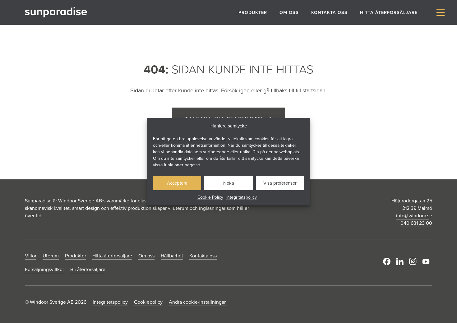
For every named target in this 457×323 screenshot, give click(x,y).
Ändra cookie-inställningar (197, 301)
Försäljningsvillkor (44, 269)
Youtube (427, 261)
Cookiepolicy (148, 301)
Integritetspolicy (241, 197)
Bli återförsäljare (87, 269)
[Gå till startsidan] (56, 12)
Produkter (252, 12)
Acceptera (177, 183)
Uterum (51, 255)
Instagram (414, 261)
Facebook (388, 261)
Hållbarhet (172, 255)
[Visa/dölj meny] (440, 12)
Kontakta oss (329, 12)
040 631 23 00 (416, 222)
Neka (228, 183)
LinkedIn (401, 261)
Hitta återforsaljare (112, 255)
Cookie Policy (210, 197)
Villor (30, 255)
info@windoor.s (412, 215)
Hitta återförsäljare (389, 12)
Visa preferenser (280, 183)
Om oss (289, 12)
